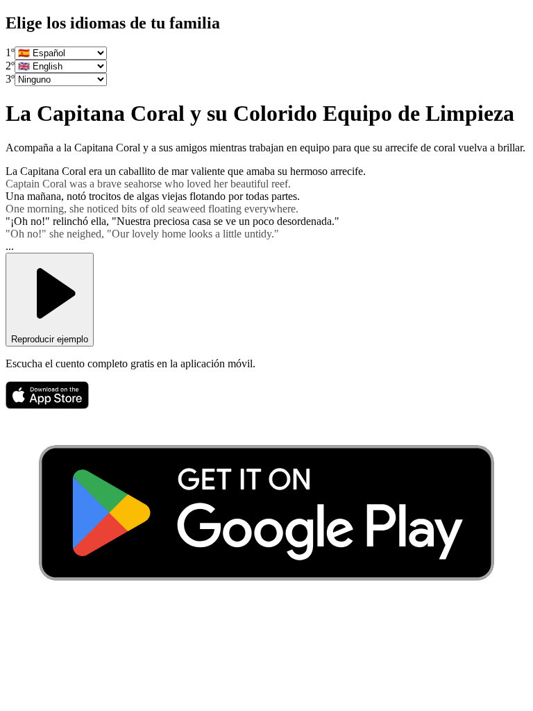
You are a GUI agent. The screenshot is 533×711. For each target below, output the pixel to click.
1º (10, 52)
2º (10, 66)
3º (10, 79)
